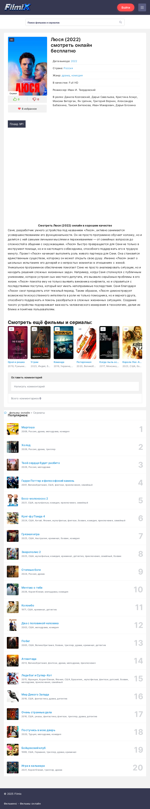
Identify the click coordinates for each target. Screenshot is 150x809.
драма (66, 75)
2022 (74, 61)
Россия (68, 68)
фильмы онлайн (19, 412)
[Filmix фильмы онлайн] (17, 7)
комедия (77, 75)
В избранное (29, 108)
